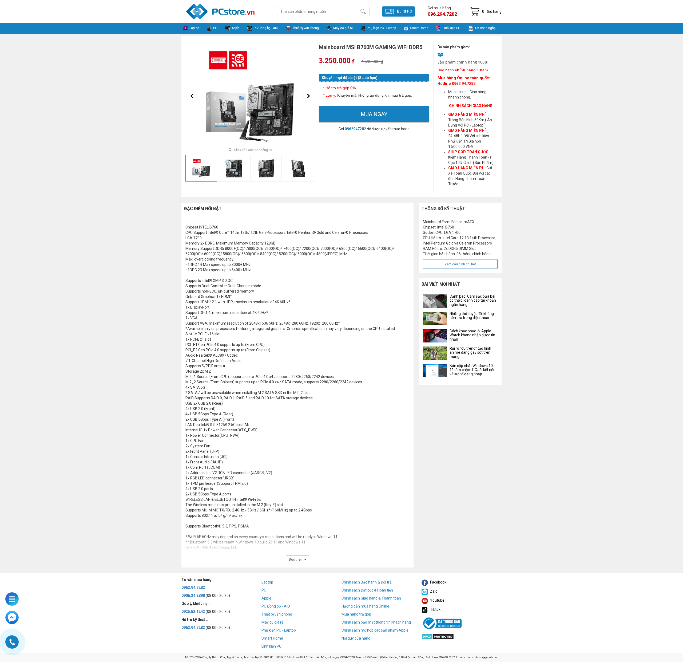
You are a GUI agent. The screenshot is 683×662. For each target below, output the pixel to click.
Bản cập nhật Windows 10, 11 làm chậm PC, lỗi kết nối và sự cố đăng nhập (472, 370)
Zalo (433, 591)
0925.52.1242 (193, 611)
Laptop (267, 582)
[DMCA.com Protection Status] (438, 636)
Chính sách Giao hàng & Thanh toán (371, 598)
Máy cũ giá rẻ (272, 622)
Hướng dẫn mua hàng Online (365, 606)
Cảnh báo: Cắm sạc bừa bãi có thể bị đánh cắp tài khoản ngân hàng (473, 300)
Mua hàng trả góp (356, 614)
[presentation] (192, 96)
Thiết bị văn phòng (276, 614)
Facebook (437, 582)
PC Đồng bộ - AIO (275, 606)
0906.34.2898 (193, 595)
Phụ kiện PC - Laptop (278, 630)
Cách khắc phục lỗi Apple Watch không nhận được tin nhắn (472, 335)
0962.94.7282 (193, 587)
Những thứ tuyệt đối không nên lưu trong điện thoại (472, 316)
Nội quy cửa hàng (356, 638)
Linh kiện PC (271, 646)
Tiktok (434, 609)
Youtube (436, 600)
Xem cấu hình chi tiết (460, 264)
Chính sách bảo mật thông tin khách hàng (376, 622)
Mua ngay (374, 114)
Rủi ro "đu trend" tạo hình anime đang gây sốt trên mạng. (470, 352)
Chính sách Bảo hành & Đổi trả (367, 582)
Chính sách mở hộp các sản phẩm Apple (375, 630)
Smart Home (272, 638)
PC (263, 590)
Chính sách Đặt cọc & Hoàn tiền (367, 590)
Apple (266, 598)
